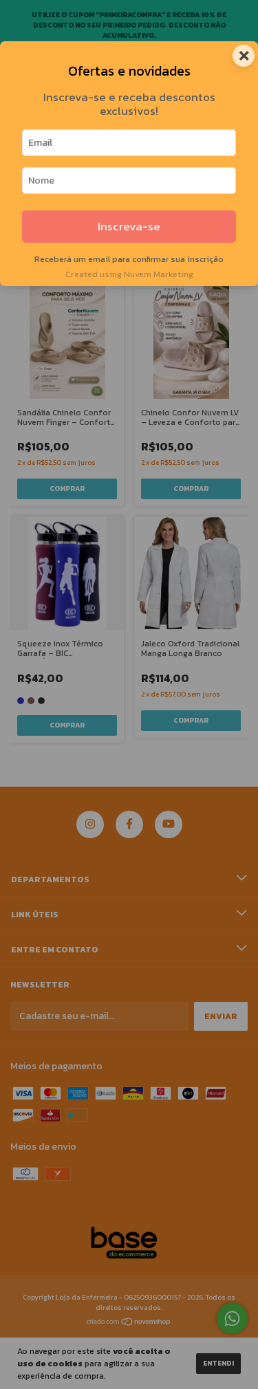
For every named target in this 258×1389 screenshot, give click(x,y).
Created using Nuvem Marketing (129, 274)
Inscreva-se (129, 226)
